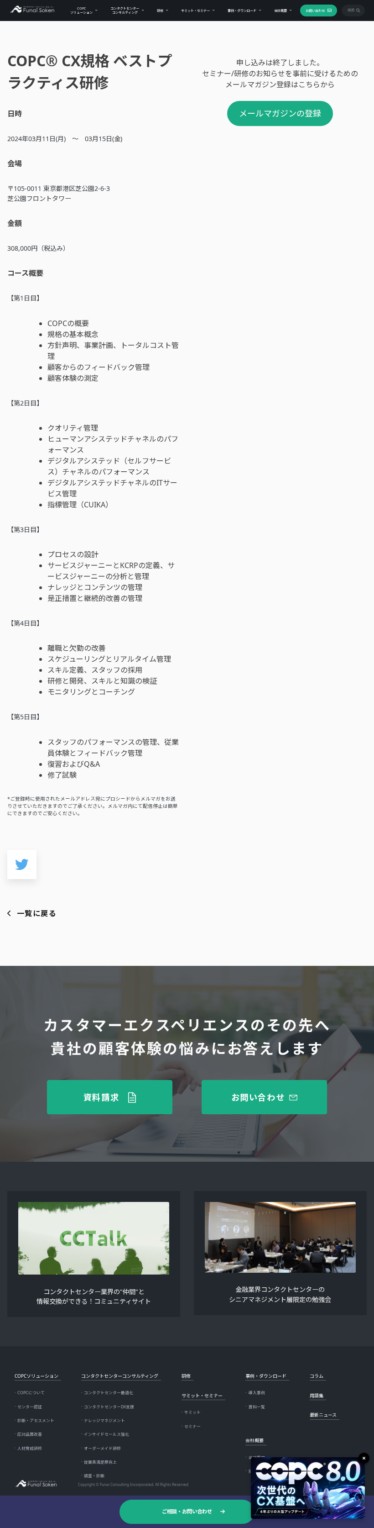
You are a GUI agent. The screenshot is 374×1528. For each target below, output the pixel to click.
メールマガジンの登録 (280, 113)
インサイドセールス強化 (106, 1434)
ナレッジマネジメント (104, 1420)
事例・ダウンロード (242, 10)
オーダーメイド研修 (102, 1448)
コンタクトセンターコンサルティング (124, 10)
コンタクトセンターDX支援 (109, 1407)
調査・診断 (94, 1476)
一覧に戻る (37, 913)
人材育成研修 (29, 1448)
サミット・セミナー (195, 10)
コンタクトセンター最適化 (108, 1393)
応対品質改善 (29, 1434)
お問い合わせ (315, 10)
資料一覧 (257, 1407)
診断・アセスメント (35, 1420)
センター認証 (29, 1407)
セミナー (192, 1426)
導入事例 (257, 1393)
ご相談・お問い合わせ (187, 1511)
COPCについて (31, 1393)
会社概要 (280, 10)
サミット (192, 1412)
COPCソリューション (81, 10)
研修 (160, 10)
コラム (316, 1376)
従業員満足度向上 (100, 1462)
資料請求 (101, 1097)
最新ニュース (323, 1415)
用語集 (316, 1395)
